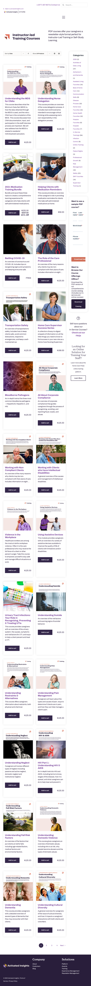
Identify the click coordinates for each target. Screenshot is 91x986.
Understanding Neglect (17, 762)
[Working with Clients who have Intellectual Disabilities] (51, 448)
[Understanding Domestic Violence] (51, 816)
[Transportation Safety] (18, 306)
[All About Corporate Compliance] (51, 376)
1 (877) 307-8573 (43, 5)
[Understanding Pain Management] (51, 674)
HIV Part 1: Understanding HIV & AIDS (49, 765)
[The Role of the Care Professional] (51, 239)
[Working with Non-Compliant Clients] (18, 448)
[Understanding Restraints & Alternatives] (18, 674)
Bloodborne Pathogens (17, 395)
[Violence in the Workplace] (18, 515)
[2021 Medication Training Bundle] (18, 168)
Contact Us (55, 5)
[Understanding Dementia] (18, 886)
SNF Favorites (78, 176)
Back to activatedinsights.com (14, 9)
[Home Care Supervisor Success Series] (51, 306)
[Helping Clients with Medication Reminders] (51, 168)
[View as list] (59, 53)
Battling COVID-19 (15, 258)
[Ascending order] (28, 53)
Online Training (78, 145)
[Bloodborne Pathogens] (18, 376)
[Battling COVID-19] (18, 239)
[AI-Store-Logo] (14, 11)
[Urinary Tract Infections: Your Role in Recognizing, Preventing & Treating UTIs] (18, 596)
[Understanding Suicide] (51, 596)
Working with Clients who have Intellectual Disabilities (49, 470)
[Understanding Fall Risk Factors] (18, 816)
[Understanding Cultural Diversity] (51, 886)
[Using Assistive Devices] (51, 515)
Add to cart (12, 142)
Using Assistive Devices (50, 534)
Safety (75, 173)
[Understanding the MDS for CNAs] (18, 79)
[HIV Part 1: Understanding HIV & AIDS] (51, 744)
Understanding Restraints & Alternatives (13, 695)
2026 (75, 59)
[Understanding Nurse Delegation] (51, 79)
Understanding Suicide (50, 615)
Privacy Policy (13, 981)
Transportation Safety (16, 325)
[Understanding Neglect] (18, 744)
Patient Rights (78, 151)
